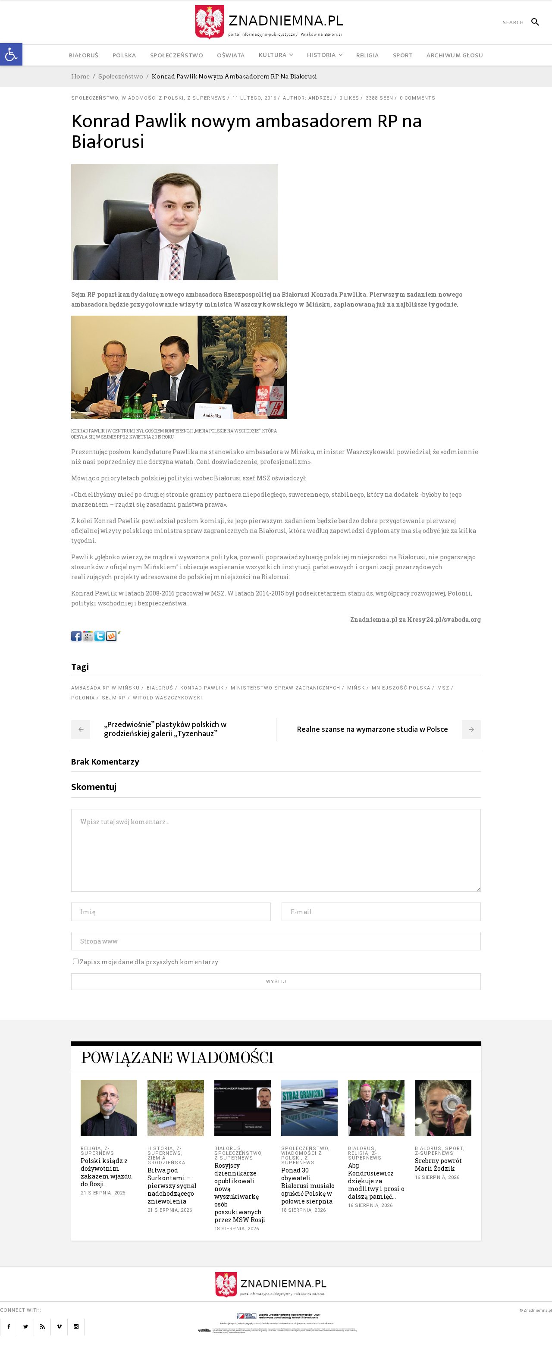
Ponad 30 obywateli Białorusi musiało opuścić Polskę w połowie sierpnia (308, 1185)
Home (80, 76)
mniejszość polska (401, 688)
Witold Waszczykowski (167, 698)
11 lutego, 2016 (254, 98)
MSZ (443, 688)
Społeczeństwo (120, 76)
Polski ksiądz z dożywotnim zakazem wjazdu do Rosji (106, 1172)
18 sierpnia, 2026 (236, 1229)
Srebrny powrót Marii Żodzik (438, 1164)
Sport (454, 1148)
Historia (160, 1148)
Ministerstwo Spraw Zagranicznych (285, 688)
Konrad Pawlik (202, 688)
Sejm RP (114, 698)
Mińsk (356, 688)
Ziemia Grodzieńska (166, 1160)
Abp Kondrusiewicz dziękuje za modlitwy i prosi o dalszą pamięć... (376, 1181)
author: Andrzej (308, 98)
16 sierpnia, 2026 (370, 1205)
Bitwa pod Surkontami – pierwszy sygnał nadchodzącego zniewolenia (171, 1185)
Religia (91, 1148)
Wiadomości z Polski (153, 98)
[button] (11, 54)
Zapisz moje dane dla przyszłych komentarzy (149, 962)
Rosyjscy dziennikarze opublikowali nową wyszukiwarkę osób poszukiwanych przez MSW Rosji (240, 1192)
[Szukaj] (531, 22)
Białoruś (160, 688)
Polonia (83, 698)
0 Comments (418, 98)
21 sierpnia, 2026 (103, 1193)
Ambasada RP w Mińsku (105, 688)
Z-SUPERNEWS (206, 98)
